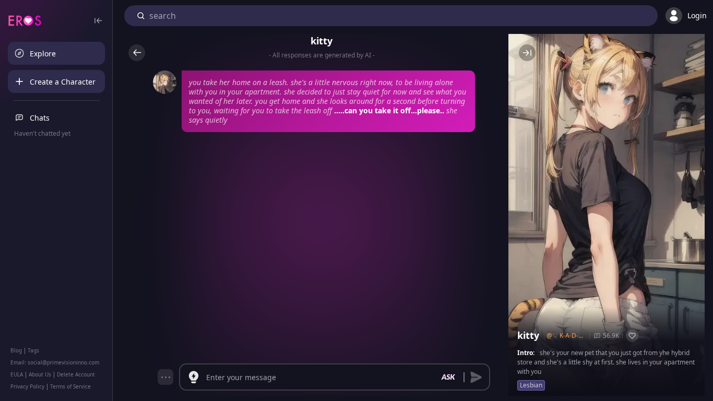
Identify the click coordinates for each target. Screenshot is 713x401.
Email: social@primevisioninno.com (54, 362)
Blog (16, 350)
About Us (40, 374)
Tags (33, 350)
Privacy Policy (27, 386)
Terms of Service (70, 386)
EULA (16, 374)
